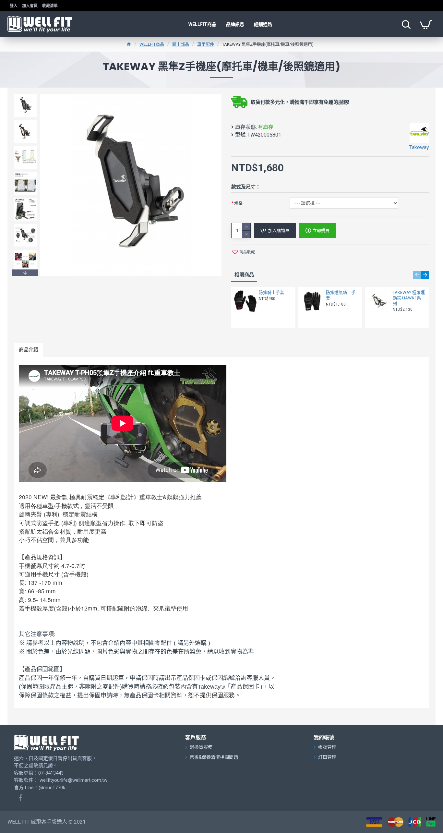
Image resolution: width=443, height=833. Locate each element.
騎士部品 (180, 44)
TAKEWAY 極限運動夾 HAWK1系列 (409, 298)
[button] (25, 95)
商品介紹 (28, 350)
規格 (238, 202)
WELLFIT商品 (151, 44)
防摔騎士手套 (271, 292)
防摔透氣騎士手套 (340, 295)
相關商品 (244, 275)
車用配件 (205, 44)
